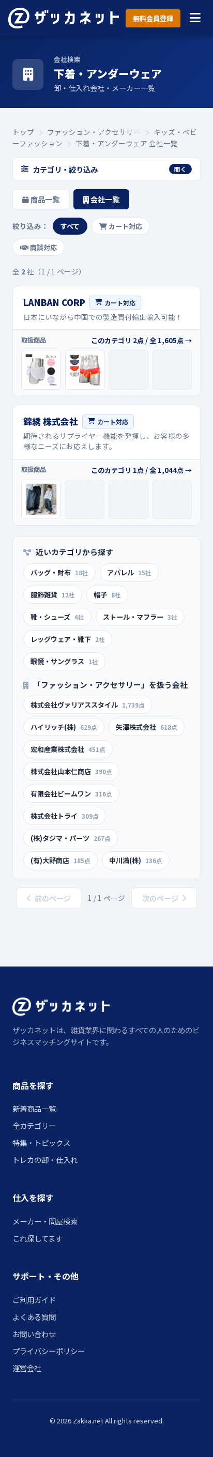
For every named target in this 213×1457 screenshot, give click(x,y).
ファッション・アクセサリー (94, 132)
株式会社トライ (65, 816)
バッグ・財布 (59, 572)
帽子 (107, 595)
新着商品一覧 (34, 1108)
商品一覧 (44, 199)
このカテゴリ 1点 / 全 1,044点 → (141, 470)
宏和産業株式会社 (68, 749)
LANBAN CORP (54, 302)
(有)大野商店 (60, 860)
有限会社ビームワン (71, 794)
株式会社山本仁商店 (71, 771)
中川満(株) (135, 860)
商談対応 (42, 247)
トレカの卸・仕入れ (45, 1159)
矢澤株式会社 (146, 727)
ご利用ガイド (34, 1299)
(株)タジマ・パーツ (71, 838)
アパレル (129, 572)
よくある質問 (34, 1316)
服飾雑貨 (53, 595)
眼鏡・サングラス (64, 661)
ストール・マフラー (140, 617)
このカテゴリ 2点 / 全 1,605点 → (141, 340)
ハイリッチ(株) (64, 727)
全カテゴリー (34, 1125)
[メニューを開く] (195, 18)
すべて (70, 226)
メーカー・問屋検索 (45, 1221)
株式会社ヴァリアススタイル (88, 705)
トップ (23, 132)
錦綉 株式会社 (50, 421)
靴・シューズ (57, 617)
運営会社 (26, 1367)
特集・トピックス (41, 1142)
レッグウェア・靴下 (68, 639)
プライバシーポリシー (48, 1350)
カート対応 (124, 226)
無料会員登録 (153, 18)
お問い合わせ (34, 1333)
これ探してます (37, 1238)
